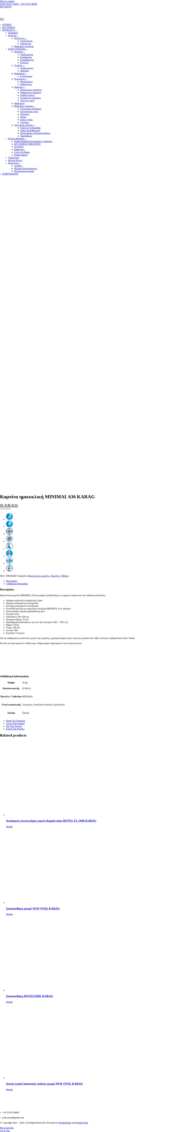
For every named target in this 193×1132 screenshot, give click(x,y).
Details (9, 826)
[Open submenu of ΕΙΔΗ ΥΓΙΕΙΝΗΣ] (26, 49)
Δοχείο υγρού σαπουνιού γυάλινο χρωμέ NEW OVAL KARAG (44, 1083)
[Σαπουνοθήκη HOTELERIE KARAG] (99, 954)
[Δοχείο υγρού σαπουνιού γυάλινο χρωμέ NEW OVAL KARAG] (99, 1041)
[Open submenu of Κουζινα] (17, 36)
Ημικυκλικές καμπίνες (39, 576)
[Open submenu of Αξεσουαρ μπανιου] (34, 125)
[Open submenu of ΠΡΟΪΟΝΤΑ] (16, 30)
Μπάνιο (65, 576)
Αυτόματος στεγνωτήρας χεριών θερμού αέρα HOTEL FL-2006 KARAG (51, 820)
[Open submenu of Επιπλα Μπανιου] (25, 139)
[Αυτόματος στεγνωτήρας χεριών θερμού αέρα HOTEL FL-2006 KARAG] (99, 778)
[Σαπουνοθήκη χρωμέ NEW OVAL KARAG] (99, 866)
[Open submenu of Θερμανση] (19, 163)
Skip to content (7, 1)
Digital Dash (82, 1122)
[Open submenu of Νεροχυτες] (26, 39)
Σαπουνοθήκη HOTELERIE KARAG (29, 996)
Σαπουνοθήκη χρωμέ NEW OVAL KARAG (33, 908)
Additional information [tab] (17, 583)
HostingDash (65, 1122)
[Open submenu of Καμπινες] (24, 87)
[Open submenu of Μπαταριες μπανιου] (34, 106)
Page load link (7, 1128)
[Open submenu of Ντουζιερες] (26, 79)
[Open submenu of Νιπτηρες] (24, 52)
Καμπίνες (55, 576)
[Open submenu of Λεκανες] (23, 66)
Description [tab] (11, 581)
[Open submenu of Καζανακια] (25, 74)
